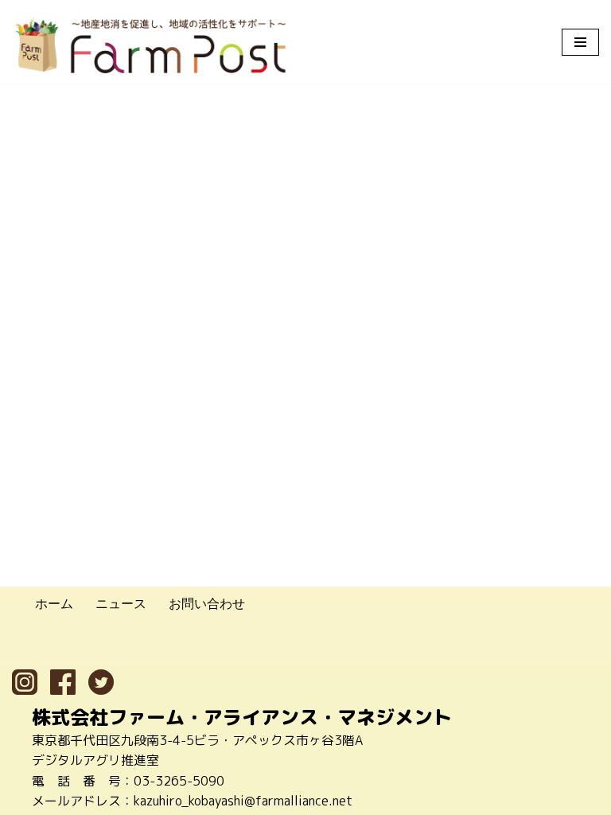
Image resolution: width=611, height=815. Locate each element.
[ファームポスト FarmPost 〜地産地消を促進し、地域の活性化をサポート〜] (151, 45)
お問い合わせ (207, 603)
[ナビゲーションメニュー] (580, 42)
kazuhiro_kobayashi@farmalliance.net (243, 800)
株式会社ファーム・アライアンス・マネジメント (242, 717)
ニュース (120, 603)
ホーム (54, 603)
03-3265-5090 (179, 781)
